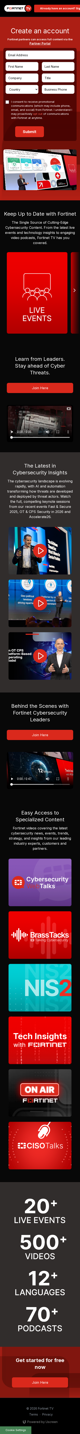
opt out (37, 113)
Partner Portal (40, 43)
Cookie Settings (16, 1430)
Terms (33, 1414)
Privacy (47, 1414)
